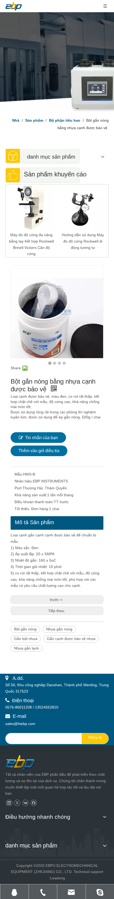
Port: (19, 488)
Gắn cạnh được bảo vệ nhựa (71, 639)
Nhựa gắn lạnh (26, 648)
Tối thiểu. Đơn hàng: (32, 509)
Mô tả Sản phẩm (34, 522)
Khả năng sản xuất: (31, 495)
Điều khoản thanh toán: (34, 502)
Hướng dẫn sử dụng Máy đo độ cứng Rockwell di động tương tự (83, 241)
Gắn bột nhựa (25, 639)
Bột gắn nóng (25, 629)
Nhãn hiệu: (24, 481)
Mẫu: (19, 474)
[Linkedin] (9, 803)
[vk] (25, 803)
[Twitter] (17, 803)
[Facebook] (33, 803)
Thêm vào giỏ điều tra (39, 450)
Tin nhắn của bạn (41, 437)
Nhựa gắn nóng (59, 629)
